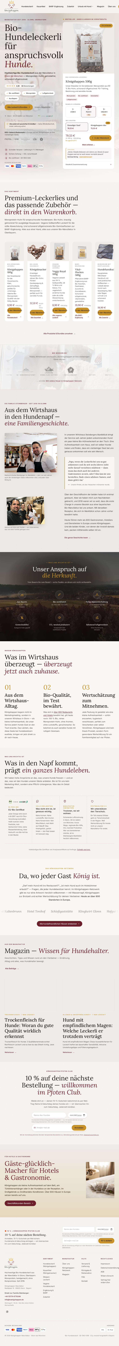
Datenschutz (59, 698)
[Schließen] (83, 647)
